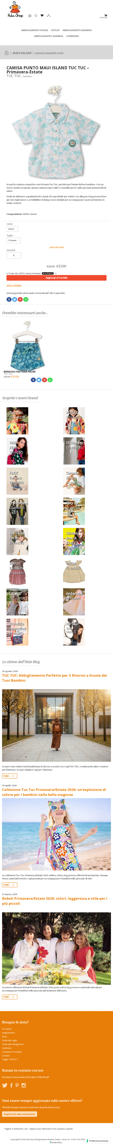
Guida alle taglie (9, 1040)
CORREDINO (72, 36)
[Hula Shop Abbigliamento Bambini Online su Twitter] (5, 1085)
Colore (9, 224)
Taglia (9, 235)
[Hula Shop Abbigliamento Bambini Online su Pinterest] (17, 1085)
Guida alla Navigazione (13, 1044)
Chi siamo (6, 1028)
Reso (4, 1036)
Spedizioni (7, 1048)
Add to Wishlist (13, 285)
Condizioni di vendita (12, 1051)
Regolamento (8, 1032)
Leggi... (7, 776)
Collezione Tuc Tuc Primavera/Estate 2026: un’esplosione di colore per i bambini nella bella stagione (54, 792)
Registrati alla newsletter (19, 1114)
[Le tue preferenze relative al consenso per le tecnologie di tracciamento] (98, 1141)
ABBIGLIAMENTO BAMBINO (77, 30)
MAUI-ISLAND (22, 53)
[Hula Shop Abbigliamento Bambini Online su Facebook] (11, 1085)
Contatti (6, 1055)
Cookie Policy (56, 1142)
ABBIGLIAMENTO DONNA (34, 30)
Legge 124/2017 (10, 1059)
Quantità (10, 250)
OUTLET (55, 30)
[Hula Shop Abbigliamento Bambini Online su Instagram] (23, 1085)
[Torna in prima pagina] (7, 52)
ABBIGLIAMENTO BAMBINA (48, 36)
